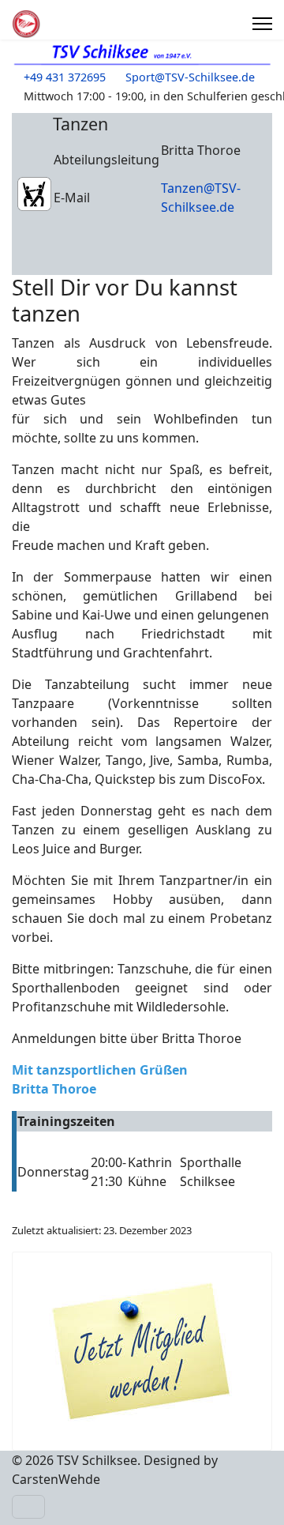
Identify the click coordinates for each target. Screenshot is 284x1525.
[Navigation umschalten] (28, 1507)
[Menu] (262, 23)
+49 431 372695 (65, 77)
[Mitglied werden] (142, 1351)
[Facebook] (214, 23)
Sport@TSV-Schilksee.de (190, 77)
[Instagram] (232, 23)
